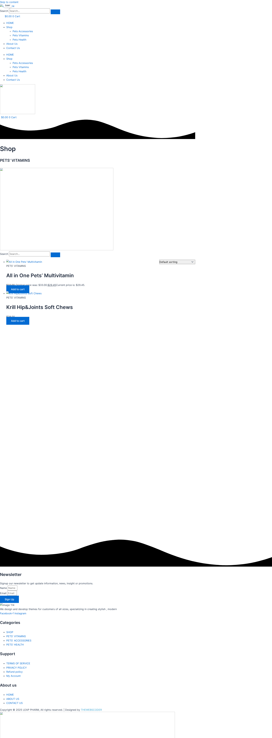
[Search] (55, 11)
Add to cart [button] (18, 289)
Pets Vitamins (21, 35)
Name (4, 588)
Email (3, 593)
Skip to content (9, 2)
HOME (10, 22)
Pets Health (19, 39)
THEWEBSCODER (91, 709)
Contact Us (13, 48)
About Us (11, 43)
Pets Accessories (23, 31)
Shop (9, 27)
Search (4, 10)
